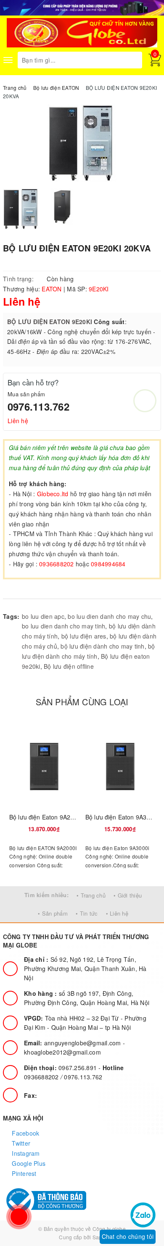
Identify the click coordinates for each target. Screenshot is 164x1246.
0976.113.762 (38, 406)
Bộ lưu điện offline (69, 666)
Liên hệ (18, 420)
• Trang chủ (91, 895)
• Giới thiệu (128, 895)
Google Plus (27, 1163)
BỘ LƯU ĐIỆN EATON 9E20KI (49, 321)
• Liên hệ (117, 913)
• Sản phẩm (53, 913)
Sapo (99, 1237)
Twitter (20, 1143)
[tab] (21, 590)
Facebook (24, 1133)
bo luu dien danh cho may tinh (63, 626)
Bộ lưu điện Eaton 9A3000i (121, 817)
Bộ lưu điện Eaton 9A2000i (45, 817)
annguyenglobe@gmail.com (73, 1043)
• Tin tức (87, 913)
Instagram (25, 1153)
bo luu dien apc (43, 616)
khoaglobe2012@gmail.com (62, 1052)
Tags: (11, 616)
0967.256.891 (61, 1067)
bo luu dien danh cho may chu (109, 616)
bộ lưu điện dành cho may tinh (102, 646)
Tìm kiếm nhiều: (46, 895)
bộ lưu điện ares (83, 636)
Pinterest (23, 1173)
